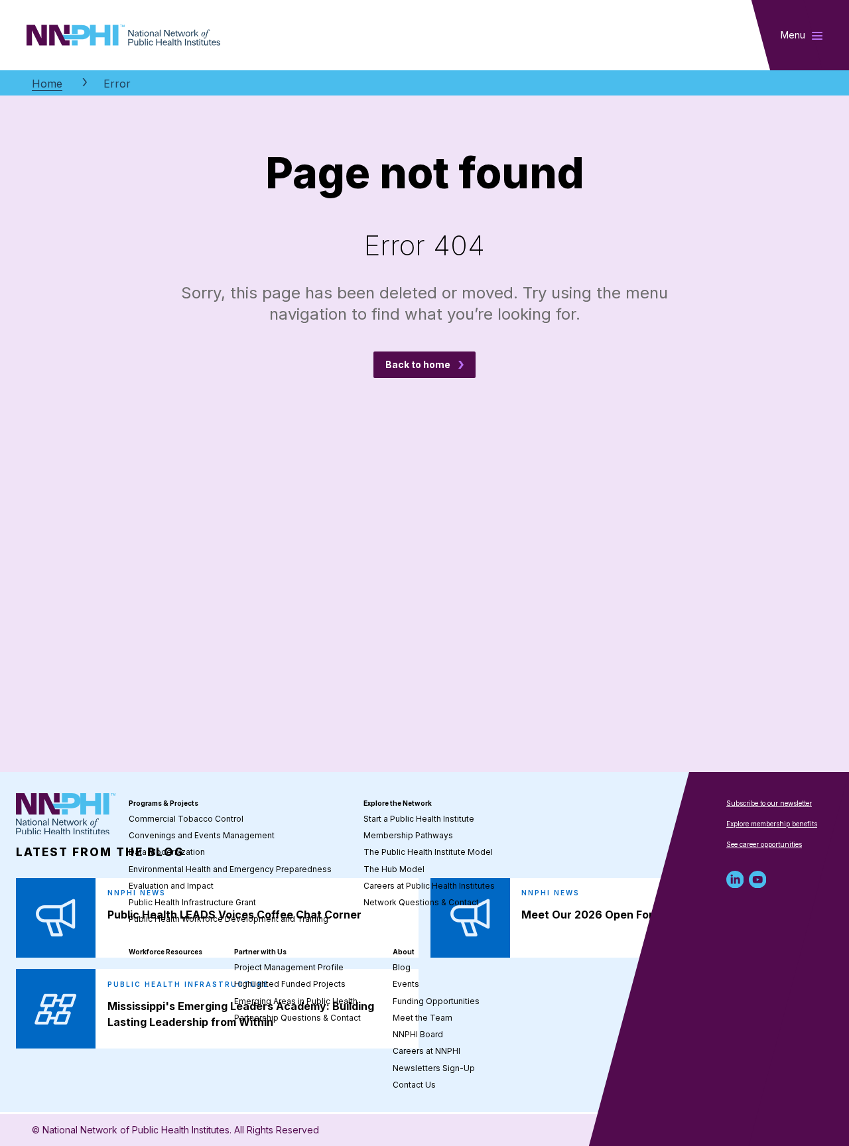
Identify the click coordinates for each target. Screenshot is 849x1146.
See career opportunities (764, 844)
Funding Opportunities (436, 1001)
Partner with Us (260, 952)
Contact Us (414, 1085)
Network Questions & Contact (421, 902)
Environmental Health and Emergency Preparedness (230, 869)
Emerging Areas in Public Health (296, 1001)
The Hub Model (393, 869)
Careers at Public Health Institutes (429, 886)
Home (47, 83)
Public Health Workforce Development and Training (228, 919)
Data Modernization (167, 852)
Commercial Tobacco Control (186, 819)
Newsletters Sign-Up (434, 1068)
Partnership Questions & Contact (297, 1018)
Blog (402, 967)
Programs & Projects (163, 803)
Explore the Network (397, 803)
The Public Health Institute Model (428, 852)
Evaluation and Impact (171, 886)
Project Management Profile (289, 967)
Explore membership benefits (771, 824)
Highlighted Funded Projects (290, 984)
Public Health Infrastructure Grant (192, 902)
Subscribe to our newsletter (769, 803)
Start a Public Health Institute (418, 819)
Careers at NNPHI (426, 1051)
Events (406, 984)
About (404, 952)
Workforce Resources (165, 952)
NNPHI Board (418, 1034)
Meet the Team (422, 1018)
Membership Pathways (408, 835)
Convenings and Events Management (202, 835)
